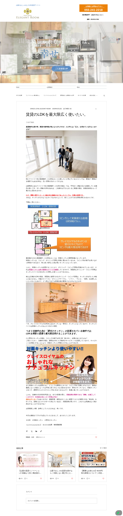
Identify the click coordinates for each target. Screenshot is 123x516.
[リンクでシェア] (41, 431)
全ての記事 (19, 95)
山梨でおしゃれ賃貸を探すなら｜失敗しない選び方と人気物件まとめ (61, 472)
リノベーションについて (50, 95)
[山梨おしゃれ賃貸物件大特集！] (61, 459)
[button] (104, 95)
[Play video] (61, 364)
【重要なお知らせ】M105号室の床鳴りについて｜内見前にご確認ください (92, 472)
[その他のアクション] (96, 109)
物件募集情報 (58, 424)
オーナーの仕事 (82, 95)
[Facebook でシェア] (27, 431)
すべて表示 (103, 448)
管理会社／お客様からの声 (67, 95)
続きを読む (93, 95)
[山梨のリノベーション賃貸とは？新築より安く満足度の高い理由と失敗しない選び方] (30, 459)
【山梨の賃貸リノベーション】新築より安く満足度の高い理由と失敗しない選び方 (30, 472)
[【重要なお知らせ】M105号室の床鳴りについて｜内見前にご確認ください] (93, 459)
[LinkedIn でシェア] (36, 431)
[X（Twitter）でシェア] (31, 431)
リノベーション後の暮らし (33, 95)
